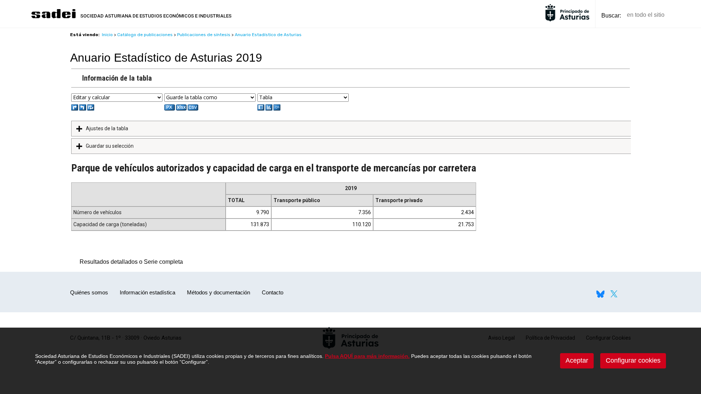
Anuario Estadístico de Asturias (268, 34)
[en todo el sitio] (682, 15)
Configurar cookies (633, 360)
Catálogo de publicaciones (145, 34)
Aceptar (577, 360)
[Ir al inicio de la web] (53, 17)
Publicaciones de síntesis (203, 34)
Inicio (107, 34)
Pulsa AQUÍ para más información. (367, 356)
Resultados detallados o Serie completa (129, 262)
